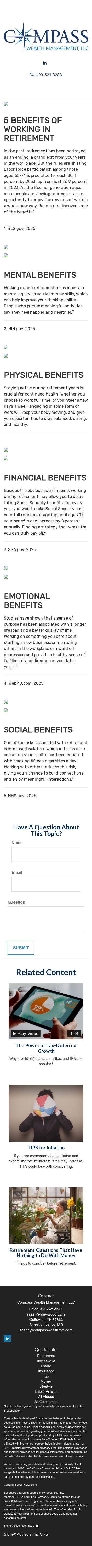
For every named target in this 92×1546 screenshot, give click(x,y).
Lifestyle (46, 1386)
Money (46, 1381)
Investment (46, 1360)
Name (17, 842)
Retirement (46, 1355)
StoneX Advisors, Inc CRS (26, 1534)
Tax (46, 1376)
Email (17, 872)
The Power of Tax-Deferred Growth (46, 1048)
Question (16, 902)
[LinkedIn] (45, 63)
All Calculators (45, 1401)
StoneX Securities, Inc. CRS (21, 1525)
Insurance (46, 1370)
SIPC (32, 1497)
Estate (46, 1365)
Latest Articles (46, 1391)
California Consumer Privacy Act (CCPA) (54, 1468)
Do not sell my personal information (32, 1476)
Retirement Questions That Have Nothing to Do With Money (46, 1252)
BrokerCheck (12, 1410)
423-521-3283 (49, 74)
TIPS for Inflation (46, 1147)
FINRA (19, 1497)
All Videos (46, 1396)
